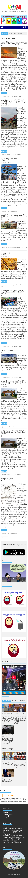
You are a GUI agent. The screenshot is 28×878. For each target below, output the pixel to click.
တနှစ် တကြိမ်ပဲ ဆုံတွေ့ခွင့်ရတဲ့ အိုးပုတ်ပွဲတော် (13, 842)
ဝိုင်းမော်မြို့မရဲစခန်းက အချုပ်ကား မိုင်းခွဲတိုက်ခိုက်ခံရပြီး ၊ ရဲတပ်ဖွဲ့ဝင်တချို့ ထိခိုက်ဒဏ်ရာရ (13, 382)
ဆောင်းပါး (4, 211)
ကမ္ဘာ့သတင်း (4, 96)
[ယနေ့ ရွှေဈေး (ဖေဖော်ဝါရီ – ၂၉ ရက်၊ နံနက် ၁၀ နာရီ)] (9, 259)
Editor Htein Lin (12, 436)
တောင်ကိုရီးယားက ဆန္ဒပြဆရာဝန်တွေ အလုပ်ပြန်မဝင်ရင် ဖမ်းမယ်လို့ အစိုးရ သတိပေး (12, 292)
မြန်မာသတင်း (4, 154)
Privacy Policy (6, 817)
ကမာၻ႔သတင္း (7, 749)
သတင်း (8, 96)
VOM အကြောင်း (6, 816)
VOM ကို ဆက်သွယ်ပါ (8, 814)
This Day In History (7, 350)
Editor (10, 45)
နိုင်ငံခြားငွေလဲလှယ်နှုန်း (10, 247)
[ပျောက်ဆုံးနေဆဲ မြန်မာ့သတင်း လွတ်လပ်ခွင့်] (9, 164)
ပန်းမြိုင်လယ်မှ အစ (7, 478)
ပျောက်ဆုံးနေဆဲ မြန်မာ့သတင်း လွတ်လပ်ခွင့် (10, 159)
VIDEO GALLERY (7, 662)
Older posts (5, 537)
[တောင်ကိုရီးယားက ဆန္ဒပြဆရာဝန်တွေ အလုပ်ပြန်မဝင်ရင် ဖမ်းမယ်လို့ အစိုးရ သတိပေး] (9, 298)
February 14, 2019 (19, 713)
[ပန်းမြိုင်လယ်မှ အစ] (9, 483)
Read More (4, 93)
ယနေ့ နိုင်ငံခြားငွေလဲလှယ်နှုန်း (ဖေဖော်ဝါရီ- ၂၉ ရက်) (14, 216)
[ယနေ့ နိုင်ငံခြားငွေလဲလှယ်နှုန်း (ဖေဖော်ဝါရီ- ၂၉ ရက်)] (9, 221)
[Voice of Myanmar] (2, 27)
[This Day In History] (9, 355)
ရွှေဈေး (12, 284)
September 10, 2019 (7, 734)
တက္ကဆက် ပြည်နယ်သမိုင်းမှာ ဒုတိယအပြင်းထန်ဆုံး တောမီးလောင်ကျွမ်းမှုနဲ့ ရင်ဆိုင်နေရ (14, 42)
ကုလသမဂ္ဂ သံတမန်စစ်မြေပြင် (10, 840)
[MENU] (26, 27)
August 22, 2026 (7, 684)
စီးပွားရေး (3, 247)
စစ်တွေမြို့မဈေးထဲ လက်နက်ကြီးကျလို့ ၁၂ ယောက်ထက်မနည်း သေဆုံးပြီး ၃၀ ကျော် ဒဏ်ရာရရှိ (13, 102)
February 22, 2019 (6, 713)
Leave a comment (17, 96)
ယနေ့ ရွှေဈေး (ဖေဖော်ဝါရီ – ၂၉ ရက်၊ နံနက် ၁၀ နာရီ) (14, 253)
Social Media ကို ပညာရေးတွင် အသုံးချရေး (12, 835)
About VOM (5, 812)
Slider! (4, 561)
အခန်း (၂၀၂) (6, 826)
